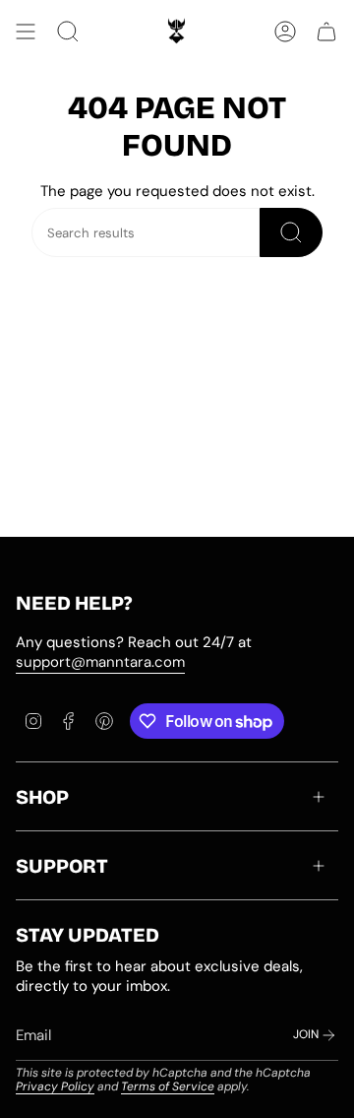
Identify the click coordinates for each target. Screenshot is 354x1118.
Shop (42, 797)
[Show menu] (25, 31)
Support (62, 866)
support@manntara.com (100, 662)
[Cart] (326, 31)
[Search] (291, 232)
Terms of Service (167, 1086)
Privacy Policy (55, 1086)
